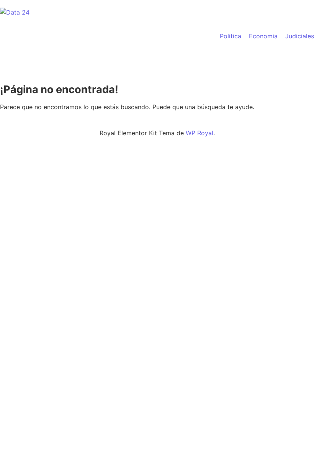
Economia (263, 36)
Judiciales (299, 36)
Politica (230, 36)
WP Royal (199, 133)
